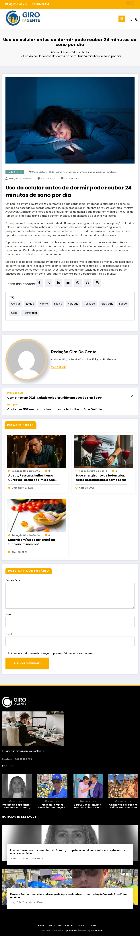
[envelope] (68, 283)
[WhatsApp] (87, 283)
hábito (51, 172)
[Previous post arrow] (132, 396)
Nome (8, 614)
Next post (13, 404)
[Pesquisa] (130, 19)
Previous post (15, 393)
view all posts (58, 367)
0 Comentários (72, 178)
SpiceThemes (97, 930)
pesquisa (76, 172)
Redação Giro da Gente (20, 178)
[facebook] (39, 283)
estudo (43, 172)
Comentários (12, 580)
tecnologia (111, 172)
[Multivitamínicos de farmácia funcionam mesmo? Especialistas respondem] (36, 515)
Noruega (67, 172)
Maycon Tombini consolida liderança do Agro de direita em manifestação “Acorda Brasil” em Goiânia (52, 806)
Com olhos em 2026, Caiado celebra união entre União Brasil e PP (54, 398)
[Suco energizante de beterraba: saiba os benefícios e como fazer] (103, 451)
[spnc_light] (136, 19)
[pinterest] (78, 283)
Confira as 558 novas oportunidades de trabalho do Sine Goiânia (54, 409)
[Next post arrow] (132, 409)
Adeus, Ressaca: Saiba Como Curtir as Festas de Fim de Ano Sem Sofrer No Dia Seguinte (31, 477)
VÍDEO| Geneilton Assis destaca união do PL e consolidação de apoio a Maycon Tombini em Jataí (87, 806)
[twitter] (48, 283)
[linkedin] (58, 283)
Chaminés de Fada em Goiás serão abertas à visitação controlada (123, 806)
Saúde (96, 172)
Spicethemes (71, 930)
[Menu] (121, 19)
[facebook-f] (128, 3)
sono (102, 172)
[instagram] (132, 3)
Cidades (69, 925)
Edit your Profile (101, 359)
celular (35, 172)
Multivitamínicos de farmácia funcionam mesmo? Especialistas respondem (31, 542)
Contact (94, 925)
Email (8, 634)
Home (41, 925)
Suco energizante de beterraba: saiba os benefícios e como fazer (100, 477)
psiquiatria (87, 172)
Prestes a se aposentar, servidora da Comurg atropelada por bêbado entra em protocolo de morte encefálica (17, 806)
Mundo (81, 925)
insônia (58, 172)
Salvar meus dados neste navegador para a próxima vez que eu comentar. (52, 653)
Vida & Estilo (15, 172)
